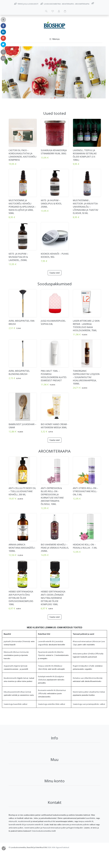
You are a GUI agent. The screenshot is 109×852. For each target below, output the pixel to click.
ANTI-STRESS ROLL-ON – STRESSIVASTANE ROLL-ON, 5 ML (85, 491)
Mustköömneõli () (16, 678)
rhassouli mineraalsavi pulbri (54, 828)
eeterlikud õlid (49, 821)
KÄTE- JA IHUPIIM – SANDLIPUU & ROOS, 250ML (51, 203)
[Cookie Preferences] (3, 848)
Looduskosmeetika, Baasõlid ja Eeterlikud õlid (29, 847)
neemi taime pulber (32, 828)
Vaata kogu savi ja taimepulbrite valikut (89, 704)
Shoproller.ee (95, 847)
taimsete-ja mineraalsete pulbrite (75, 824)
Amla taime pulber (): (88, 653)
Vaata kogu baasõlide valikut (15, 704)
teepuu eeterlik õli (86, 821)
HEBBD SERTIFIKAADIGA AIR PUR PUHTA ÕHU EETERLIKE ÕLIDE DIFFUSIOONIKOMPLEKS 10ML (21, 598)
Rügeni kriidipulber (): (83, 666)
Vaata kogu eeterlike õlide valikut (51, 704)
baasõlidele (90, 818)
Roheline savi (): (88, 678)
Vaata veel (54, 272)
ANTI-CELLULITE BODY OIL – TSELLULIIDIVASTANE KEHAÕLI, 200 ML (22, 491)
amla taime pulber (16, 828)
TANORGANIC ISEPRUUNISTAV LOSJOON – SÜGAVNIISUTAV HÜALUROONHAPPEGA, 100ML (86, 377)
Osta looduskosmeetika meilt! (44, 831)
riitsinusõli (13, 821)
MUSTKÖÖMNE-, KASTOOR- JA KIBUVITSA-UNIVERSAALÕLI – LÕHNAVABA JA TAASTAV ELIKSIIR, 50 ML (85, 207)
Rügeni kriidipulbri (75, 828)
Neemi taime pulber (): (89, 692)
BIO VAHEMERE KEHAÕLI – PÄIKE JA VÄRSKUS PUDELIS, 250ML (55, 547)
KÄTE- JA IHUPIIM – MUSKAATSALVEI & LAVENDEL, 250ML (18, 257)
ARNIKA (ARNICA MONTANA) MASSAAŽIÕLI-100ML (22, 547)
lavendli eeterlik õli (16, 824)
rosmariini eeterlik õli (34, 824)
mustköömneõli (24, 821)
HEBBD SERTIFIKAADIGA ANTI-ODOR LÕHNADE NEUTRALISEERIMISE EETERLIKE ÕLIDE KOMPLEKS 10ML (53, 598)
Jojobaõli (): (17, 641)
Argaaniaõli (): (16, 666)
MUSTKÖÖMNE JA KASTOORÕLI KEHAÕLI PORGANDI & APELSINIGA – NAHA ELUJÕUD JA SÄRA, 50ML (22, 207)
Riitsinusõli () (16, 652)
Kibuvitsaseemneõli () (17, 692)
